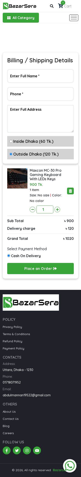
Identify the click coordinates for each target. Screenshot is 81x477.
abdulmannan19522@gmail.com (27, 395)
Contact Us (10, 419)
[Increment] (57, 209)
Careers (8, 433)
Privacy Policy (12, 327)
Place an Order (38, 268)
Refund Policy (12, 341)
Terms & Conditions (16, 334)
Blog (6, 426)
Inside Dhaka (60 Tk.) (33, 141)
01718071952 (12, 382)
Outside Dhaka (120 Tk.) (35, 154)
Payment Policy (13, 348)
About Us (9, 411)
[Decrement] (32, 209)
